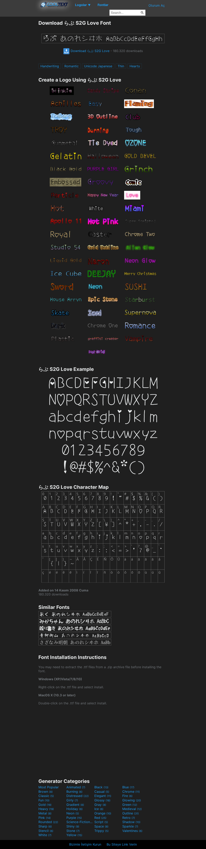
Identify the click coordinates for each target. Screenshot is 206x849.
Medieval (132, 809)
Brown (45, 792)
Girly (72, 800)
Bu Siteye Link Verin (122, 844)
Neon (72, 813)
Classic (46, 796)
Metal (45, 813)
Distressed (77, 796)
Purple (74, 818)
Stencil (45, 831)
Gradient (75, 805)
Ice (98, 809)
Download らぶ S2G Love (89, 51)
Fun (43, 800)
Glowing (131, 800)
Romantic (71, 66)
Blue (128, 787)
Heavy (46, 809)
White (45, 835)
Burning (74, 792)
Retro (128, 818)
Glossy (102, 800)
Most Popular (48, 787)
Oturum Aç (156, 5)
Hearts (135, 66)
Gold (45, 805)
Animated (75, 787)
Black (101, 787)
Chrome (131, 792)
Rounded (48, 822)
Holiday (74, 809)
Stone (73, 831)
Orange (102, 813)
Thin (121, 66)
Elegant (102, 796)
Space (101, 826)
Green (129, 805)
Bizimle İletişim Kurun (85, 844)
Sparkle (130, 826)
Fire (127, 796)
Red (100, 818)
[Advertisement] (19, 80)
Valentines (132, 831)
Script (101, 822)
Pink (44, 818)
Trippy (101, 831)
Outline (130, 813)
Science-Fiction (79, 822)
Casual (101, 792)
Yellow (74, 835)
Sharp (45, 826)
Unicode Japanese (98, 66)
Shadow (131, 822)
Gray (100, 805)
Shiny (72, 826)
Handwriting (49, 66)
